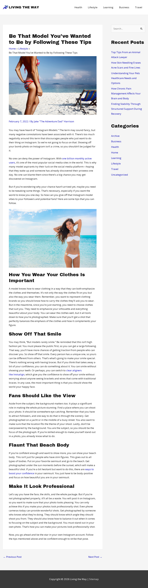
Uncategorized (119, 174)
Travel (114, 169)
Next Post (95, 556)
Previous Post (12, 556)
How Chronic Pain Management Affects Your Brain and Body (126, 93)
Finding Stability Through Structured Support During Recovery (126, 108)
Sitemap (94, 579)
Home (114, 152)
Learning (116, 158)
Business (116, 141)
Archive (115, 136)
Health (115, 147)
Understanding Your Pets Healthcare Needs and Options (125, 78)
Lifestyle (116, 163)
